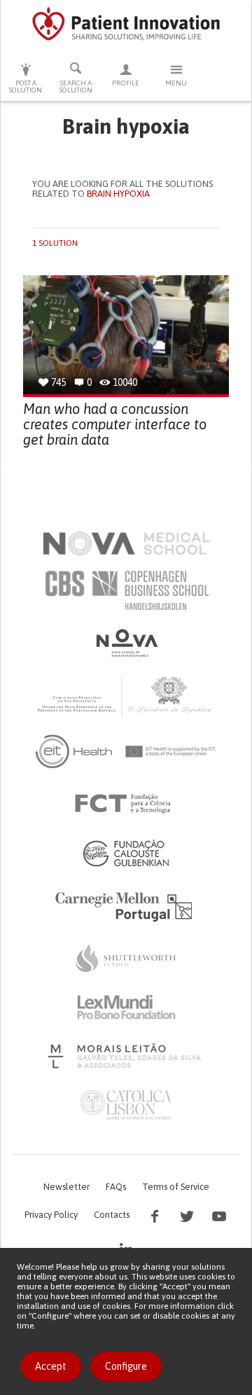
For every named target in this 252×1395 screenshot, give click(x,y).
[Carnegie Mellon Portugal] (126, 905)
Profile (125, 83)
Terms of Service (175, 1186)
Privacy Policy (51, 1214)
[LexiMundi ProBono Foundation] (126, 1007)
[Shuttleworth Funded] (126, 958)
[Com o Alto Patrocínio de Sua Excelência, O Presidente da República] (126, 695)
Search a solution (75, 86)
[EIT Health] (126, 751)
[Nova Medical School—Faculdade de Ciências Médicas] (126, 543)
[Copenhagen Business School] (126, 590)
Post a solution (25, 86)
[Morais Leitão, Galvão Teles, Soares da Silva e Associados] (126, 1056)
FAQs (116, 1186)
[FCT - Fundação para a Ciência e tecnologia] (126, 803)
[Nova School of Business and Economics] (126, 642)
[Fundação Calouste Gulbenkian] (126, 852)
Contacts (112, 1214)
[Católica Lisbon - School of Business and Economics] (126, 1105)
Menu (176, 83)
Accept (50, 1366)
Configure (126, 1366)
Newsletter (66, 1186)
